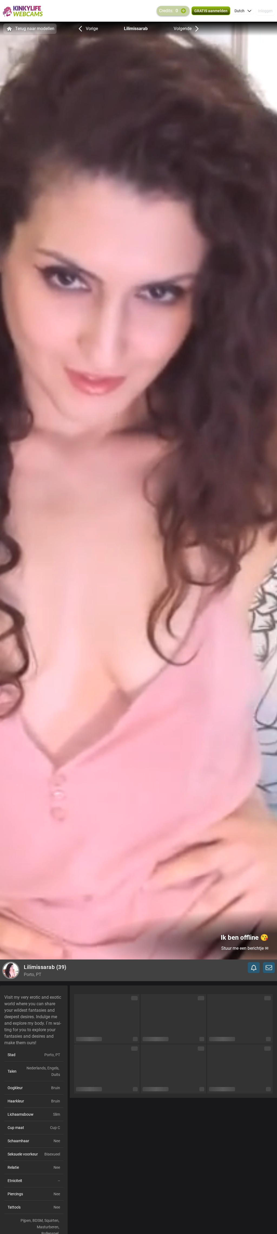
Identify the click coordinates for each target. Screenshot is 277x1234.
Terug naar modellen (34, 28)
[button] (243, 11)
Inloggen (265, 11)
